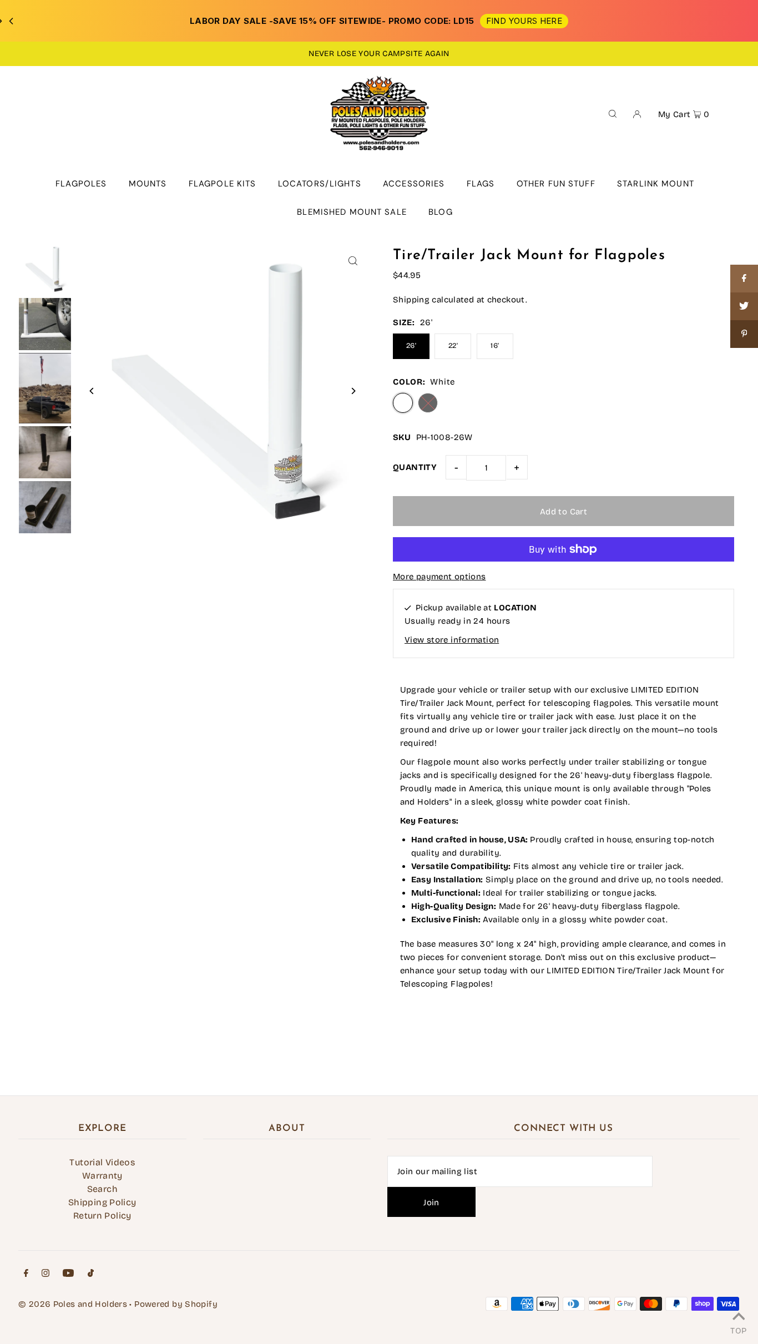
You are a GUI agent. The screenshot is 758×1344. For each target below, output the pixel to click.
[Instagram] (45, 1274)
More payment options (439, 577)
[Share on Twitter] (744, 306)
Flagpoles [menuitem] (81, 183)
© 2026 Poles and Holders (72, 1304)
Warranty (102, 1175)
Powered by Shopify (176, 1304)
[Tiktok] (91, 1274)
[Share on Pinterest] (744, 334)
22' (453, 345)
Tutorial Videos (102, 1162)
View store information (452, 640)
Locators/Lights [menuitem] (319, 183)
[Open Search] (612, 113)
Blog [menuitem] (440, 212)
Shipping (411, 300)
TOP (738, 1329)
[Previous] (91, 390)
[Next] (352, 390)
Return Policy (102, 1215)
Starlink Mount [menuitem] (655, 183)
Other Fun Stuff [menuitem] (556, 183)
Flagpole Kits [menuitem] (222, 183)
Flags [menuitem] (481, 183)
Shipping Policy (102, 1202)
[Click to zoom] (352, 260)
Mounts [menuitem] (148, 183)
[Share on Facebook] (744, 278)
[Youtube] (68, 1274)
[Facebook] (26, 1274)
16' (495, 345)
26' (411, 345)
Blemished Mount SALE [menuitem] (352, 212)
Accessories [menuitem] (413, 183)
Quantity (415, 467)
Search (102, 1189)
